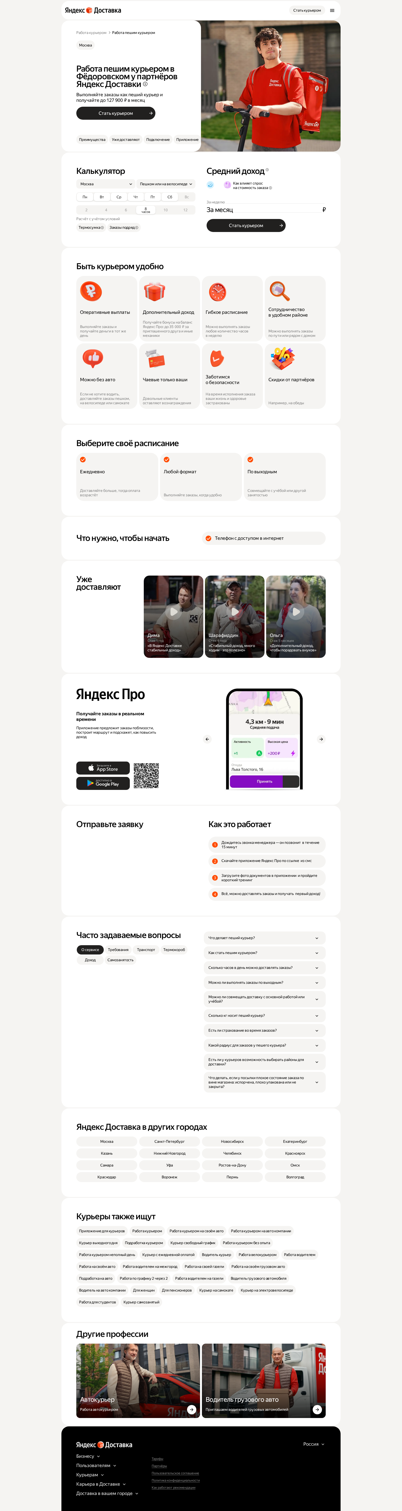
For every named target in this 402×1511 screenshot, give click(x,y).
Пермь (232, 1177)
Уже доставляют (126, 139)
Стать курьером (307, 10)
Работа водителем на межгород (150, 1266)
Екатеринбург (295, 1141)
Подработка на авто (95, 1278)
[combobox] (104, 184)
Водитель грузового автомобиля (258, 1278)
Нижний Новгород (169, 1153)
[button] (264, 937)
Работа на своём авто (97, 1266)
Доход (90, 960)
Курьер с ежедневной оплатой (168, 1255)
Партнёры (159, 1466)
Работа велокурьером (258, 1255)
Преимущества (92, 139)
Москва (85, 45)
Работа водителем (299, 1255)
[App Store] (103, 768)
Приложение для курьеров (102, 1231)
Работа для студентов (97, 1302)
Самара (106, 1165)
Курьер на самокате (216, 1290)
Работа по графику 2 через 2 (144, 1278)
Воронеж (170, 1177)
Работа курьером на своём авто (197, 1231)
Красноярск (295, 1153)
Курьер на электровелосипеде (267, 1290)
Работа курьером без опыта (246, 1243)
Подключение (158, 139)
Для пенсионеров (177, 1290)
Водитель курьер (216, 1255)
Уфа (169, 1165)
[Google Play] (103, 783)
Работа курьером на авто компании (261, 1231)
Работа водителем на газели (199, 1278)
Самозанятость (120, 960)
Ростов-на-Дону (232, 1165)
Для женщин (143, 1290)
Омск (295, 1165)
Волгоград (295, 1177)
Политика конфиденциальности (176, 1480)
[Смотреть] (173, 617)
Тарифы (157, 1459)
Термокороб (174, 950)
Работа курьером (91, 32)
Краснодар (106, 1177)
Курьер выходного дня (98, 1243)
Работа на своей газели (204, 1266)
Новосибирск (232, 1141)
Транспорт (146, 950)
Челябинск (232, 1153)
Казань (107, 1153)
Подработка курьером (144, 1243)
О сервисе (90, 950)
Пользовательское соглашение (175, 1473)
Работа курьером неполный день (107, 1255)
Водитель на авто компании (102, 1290)
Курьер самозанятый (141, 1302)
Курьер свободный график (193, 1243)
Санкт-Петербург (169, 1141)
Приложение (187, 139)
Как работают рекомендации (173, 1487)
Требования (118, 950)
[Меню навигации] (332, 10)
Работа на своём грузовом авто (258, 1266)
